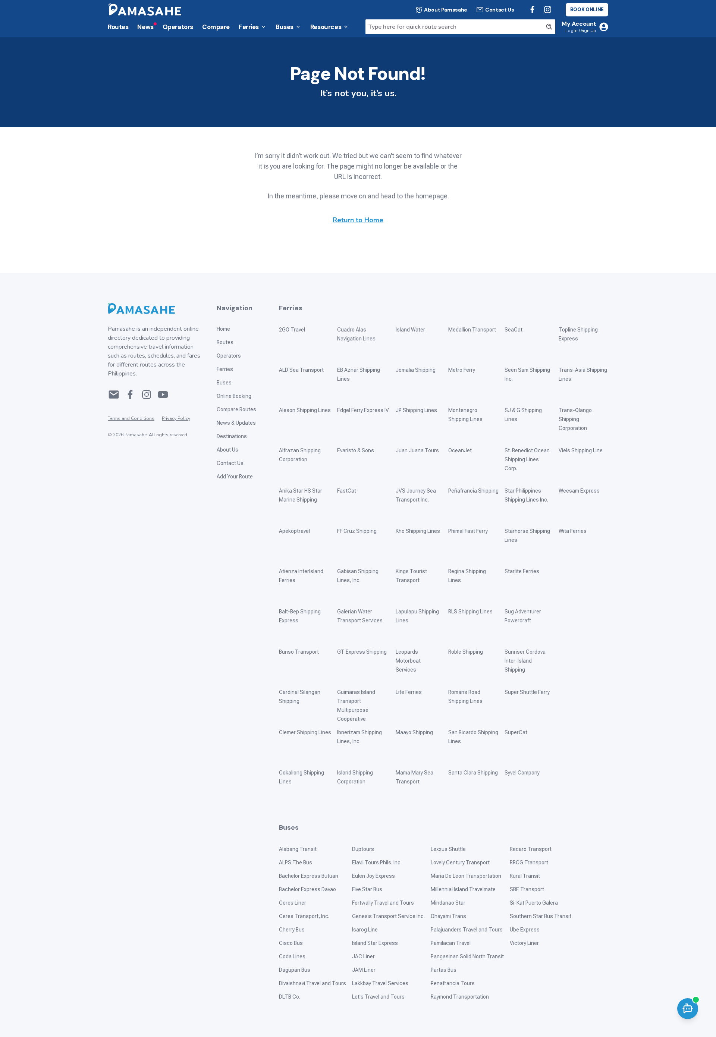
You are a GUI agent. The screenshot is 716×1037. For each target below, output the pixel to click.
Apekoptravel (294, 531)
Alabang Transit (298, 849)
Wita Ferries (573, 531)
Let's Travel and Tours (378, 997)
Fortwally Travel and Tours (383, 903)
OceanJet (460, 450)
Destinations (232, 436)
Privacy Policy (176, 418)
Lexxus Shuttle (448, 849)
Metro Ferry (461, 370)
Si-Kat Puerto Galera (534, 903)
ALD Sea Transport (301, 370)
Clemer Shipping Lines (305, 732)
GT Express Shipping (362, 652)
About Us (227, 450)
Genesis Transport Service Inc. (388, 916)
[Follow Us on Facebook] (130, 394)
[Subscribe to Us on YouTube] (163, 394)
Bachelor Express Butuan (308, 876)
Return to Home (358, 220)
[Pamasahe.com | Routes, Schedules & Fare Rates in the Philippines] (145, 9)
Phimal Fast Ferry (468, 531)
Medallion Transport (472, 330)
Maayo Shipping (414, 732)
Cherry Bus (292, 930)
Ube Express (525, 930)
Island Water (410, 330)
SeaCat (513, 330)
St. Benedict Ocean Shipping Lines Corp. (527, 459)
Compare (216, 27)
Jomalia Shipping (416, 370)
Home (223, 329)
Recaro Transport (531, 849)
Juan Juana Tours (417, 450)
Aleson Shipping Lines (305, 410)
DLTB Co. (289, 997)
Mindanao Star (448, 903)
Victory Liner (524, 943)
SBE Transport (527, 889)
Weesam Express (579, 491)
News (145, 27)
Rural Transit (525, 876)
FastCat (346, 491)
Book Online (587, 9)
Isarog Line (365, 930)
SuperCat (516, 732)
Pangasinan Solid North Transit (467, 956)
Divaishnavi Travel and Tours (312, 983)
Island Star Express (375, 943)
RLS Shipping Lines (470, 612)
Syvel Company (522, 773)
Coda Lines (292, 956)
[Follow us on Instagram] (547, 9)
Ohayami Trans (448, 916)
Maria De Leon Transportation (466, 876)
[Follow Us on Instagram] (147, 394)
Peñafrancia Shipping (473, 491)
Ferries (249, 27)
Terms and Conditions (131, 418)
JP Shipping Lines (416, 410)
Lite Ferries (409, 692)
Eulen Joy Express (373, 876)
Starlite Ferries (522, 571)
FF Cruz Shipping (357, 531)
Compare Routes (236, 409)
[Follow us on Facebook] (532, 9)
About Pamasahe (445, 9)
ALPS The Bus (295, 862)
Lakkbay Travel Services (380, 983)
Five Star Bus (367, 889)
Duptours (363, 849)
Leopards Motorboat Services (408, 661)
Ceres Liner (292, 903)
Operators (178, 27)
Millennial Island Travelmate (463, 889)
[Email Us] (114, 394)
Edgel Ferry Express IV (363, 410)
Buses (284, 27)
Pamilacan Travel (451, 943)
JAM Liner (364, 970)
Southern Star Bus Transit (540, 916)
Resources (325, 27)
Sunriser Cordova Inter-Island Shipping (525, 661)
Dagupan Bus (294, 970)
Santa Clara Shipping (473, 773)
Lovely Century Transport (460, 862)
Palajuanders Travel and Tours (467, 930)
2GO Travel (292, 330)
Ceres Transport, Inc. (304, 916)
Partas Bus (443, 970)
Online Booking (234, 396)
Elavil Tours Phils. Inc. (377, 862)
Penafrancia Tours (453, 983)
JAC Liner (363, 956)
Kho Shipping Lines (418, 531)
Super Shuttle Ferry (527, 692)
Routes (118, 27)
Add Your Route (235, 477)
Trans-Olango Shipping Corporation (575, 419)
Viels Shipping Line (581, 450)
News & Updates (236, 423)
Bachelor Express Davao (307, 889)
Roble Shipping (465, 652)
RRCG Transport (529, 862)
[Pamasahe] (155, 308)
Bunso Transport (299, 652)
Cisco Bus (291, 943)
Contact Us (499, 9)
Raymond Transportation (460, 997)
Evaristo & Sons (355, 450)
